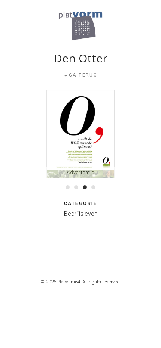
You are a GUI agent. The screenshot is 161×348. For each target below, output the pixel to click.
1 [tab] (68, 187)
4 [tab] (93, 187)
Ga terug (81, 75)
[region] (80, 134)
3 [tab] (85, 187)
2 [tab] (76, 187)
